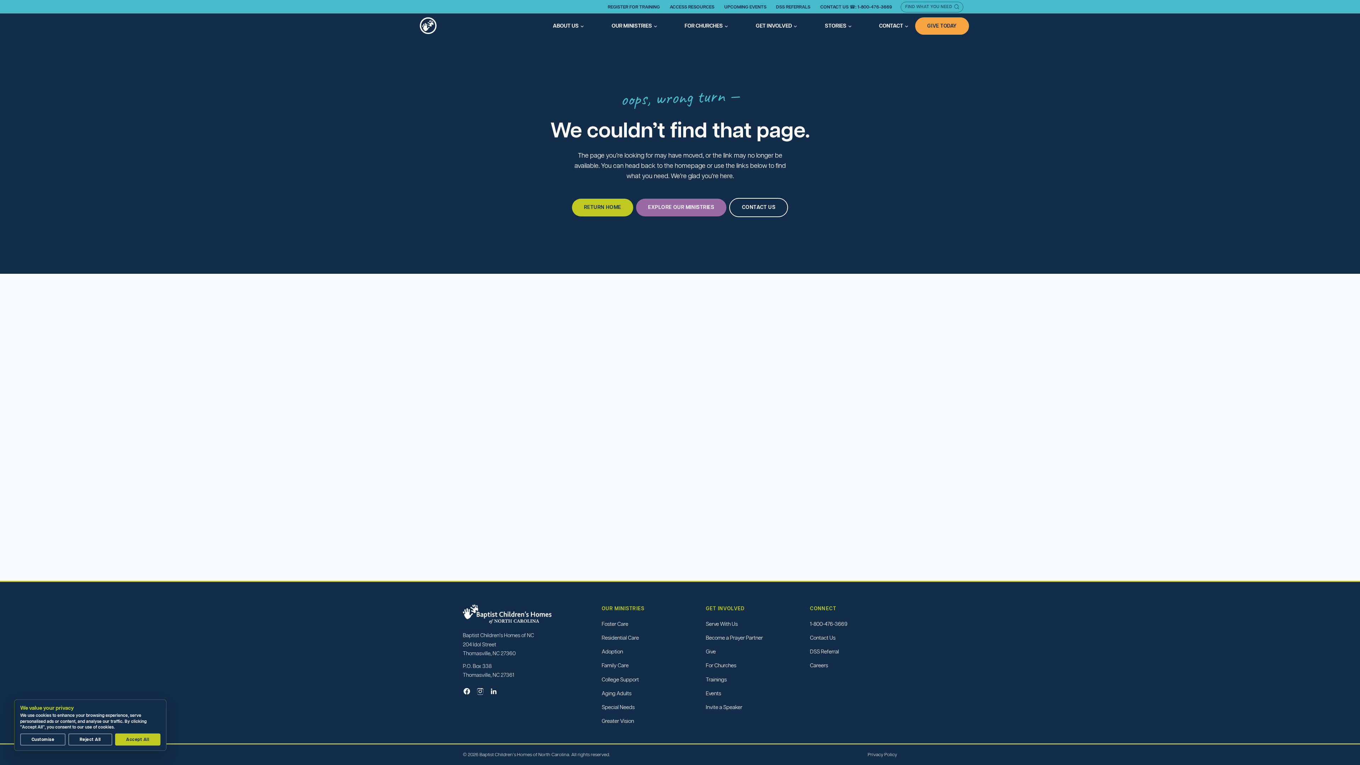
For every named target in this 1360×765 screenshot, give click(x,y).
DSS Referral (824, 651)
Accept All (137, 739)
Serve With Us (722, 623)
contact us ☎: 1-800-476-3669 (856, 7)
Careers (819, 665)
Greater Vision (618, 721)
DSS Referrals (793, 7)
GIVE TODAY (942, 26)
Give (711, 651)
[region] (92, 725)
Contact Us (822, 637)
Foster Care (615, 623)
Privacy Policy (882, 755)
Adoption (612, 651)
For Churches (721, 665)
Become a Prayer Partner (734, 637)
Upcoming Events (745, 7)
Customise (43, 739)
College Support (620, 679)
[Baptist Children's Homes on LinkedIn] (494, 691)
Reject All (90, 739)
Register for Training (634, 7)
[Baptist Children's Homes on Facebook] (467, 691)
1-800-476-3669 (829, 623)
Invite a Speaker (724, 707)
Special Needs (618, 707)
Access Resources (692, 7)
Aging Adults (616, 693)
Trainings (716, 679)
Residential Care (620, 637)
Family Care (615, 665)
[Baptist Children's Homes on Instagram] (480, 691)
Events (713, 693)
